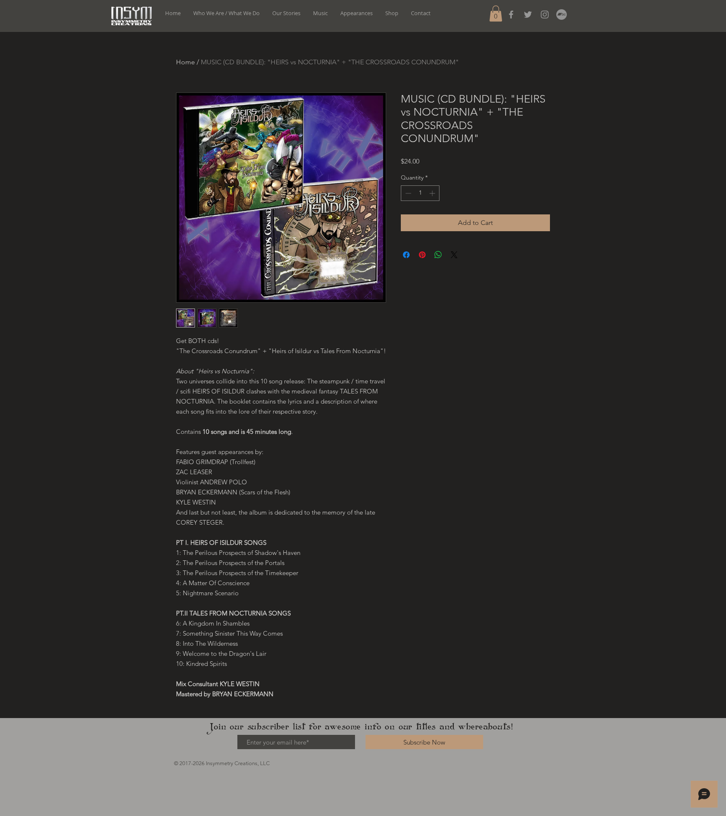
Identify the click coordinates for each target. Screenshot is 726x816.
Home (185, 62)
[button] (495, 13)
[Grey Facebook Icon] (511, 14)
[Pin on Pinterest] (422, 255)
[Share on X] (454, 255)
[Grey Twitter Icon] (528, 14)
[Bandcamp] (561, 14)
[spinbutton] (420, 193)
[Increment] (433, 193)
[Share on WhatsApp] (438, 255)
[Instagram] (544, 14)
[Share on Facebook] (406, 255)
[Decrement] (407, 193)
